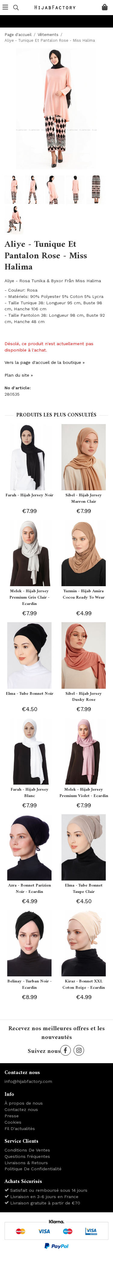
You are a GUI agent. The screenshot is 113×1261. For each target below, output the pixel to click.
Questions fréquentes (27, 1156)
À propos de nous (24, 1103)
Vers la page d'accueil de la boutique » (45, 362)
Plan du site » (19, 375)
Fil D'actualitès (20, 1128)
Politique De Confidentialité (33, 1168)
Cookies (13, 1122)
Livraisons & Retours (26, 1162)
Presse (12, 1115)
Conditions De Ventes (27, 1150)
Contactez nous (21, 1109)
